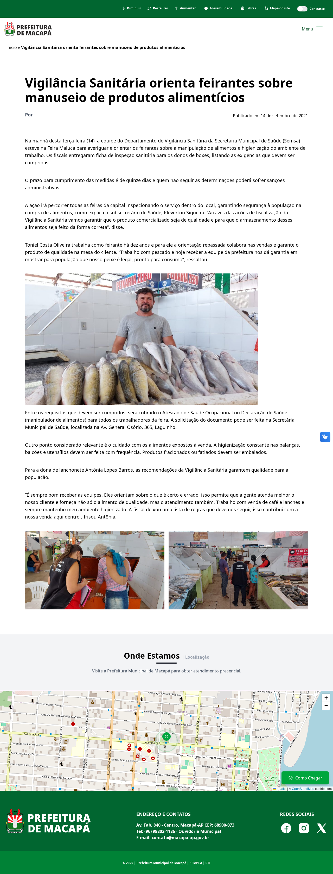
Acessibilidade (221, 8)
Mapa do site (280, 8)
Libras (251, 8)
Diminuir (134, 8)
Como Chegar (308, 778)
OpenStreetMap (303, 788)
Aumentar (188, 8)
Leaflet (281, 788)
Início (11, 47)
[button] (168, 738)
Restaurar (160, 8)
